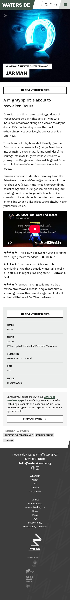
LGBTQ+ (9, 440)
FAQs (35, 518)
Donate (35, 499)
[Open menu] (65, 4)
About (35, 479)
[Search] (46, 4)
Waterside (16, 5)
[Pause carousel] (5, 15)
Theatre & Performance (34, 66)
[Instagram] (37, 468)
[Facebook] (33, 468)
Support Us (35, 491)
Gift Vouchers (35, 503)
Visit (35, 483)
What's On (11, 66)
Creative (35, 487)
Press (35, 515)
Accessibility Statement (35, 526)
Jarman (16, 73)
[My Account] (51, 4)
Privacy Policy (35, 522)
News (35, 511)
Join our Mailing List (35, 507)
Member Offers (44, 435)
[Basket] (55, 4)
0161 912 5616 (35, 459)
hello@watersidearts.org (35, 463)
